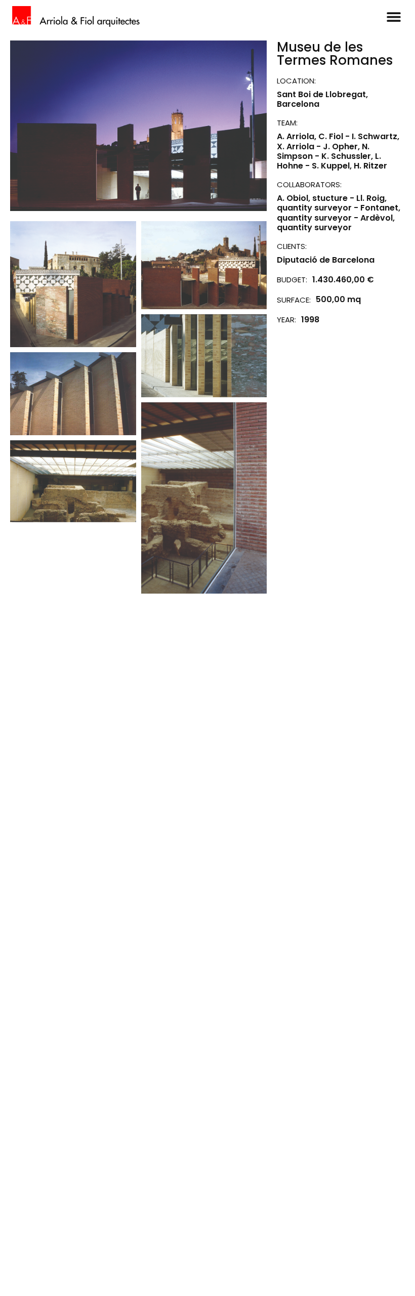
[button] (393, 16)
